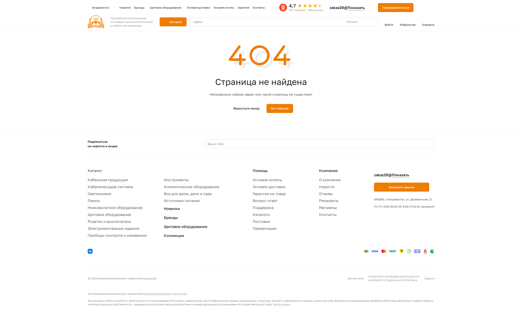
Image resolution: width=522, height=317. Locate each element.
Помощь (260, 170)
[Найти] (372, 21)
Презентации (265, 228)
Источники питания (182, 200)
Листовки (261, 221)
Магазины (328, 207)
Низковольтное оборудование (115, 207)
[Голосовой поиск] (365, 22)
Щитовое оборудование (109, 214)
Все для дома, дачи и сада (188, 193)
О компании (330, 179)
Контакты (328, 214)
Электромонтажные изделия (113, 228)
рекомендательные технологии (166, 293)
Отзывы (326, 193)
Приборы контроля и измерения (117, 235)
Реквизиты (328, 200)
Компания (328, 170)
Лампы (94, 200)
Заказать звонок (402, 187)
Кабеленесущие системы (110, 186)
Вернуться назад (246, 108)
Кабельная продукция (108, 179)
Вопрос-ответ (265, 200)
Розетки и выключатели (109, 221)
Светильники (99, 193)
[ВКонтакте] (91, 252)
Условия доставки (269, 186)
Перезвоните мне (395, 7)
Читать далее (281, 304)
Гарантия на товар (269, 193)
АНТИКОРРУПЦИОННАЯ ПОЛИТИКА (392, 280)
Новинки (172, 208)
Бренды (171, 217)
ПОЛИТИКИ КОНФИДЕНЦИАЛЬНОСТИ (393, 276)
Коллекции (174, 235)
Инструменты (176, 179)
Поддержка (263, 207)
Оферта (429, 278)
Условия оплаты (267, 179)
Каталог (95, 170)
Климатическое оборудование (191, 186)
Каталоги (261, 214)
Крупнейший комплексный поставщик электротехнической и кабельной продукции (132, 22)
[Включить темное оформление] (421, 7)
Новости (327, 186)
